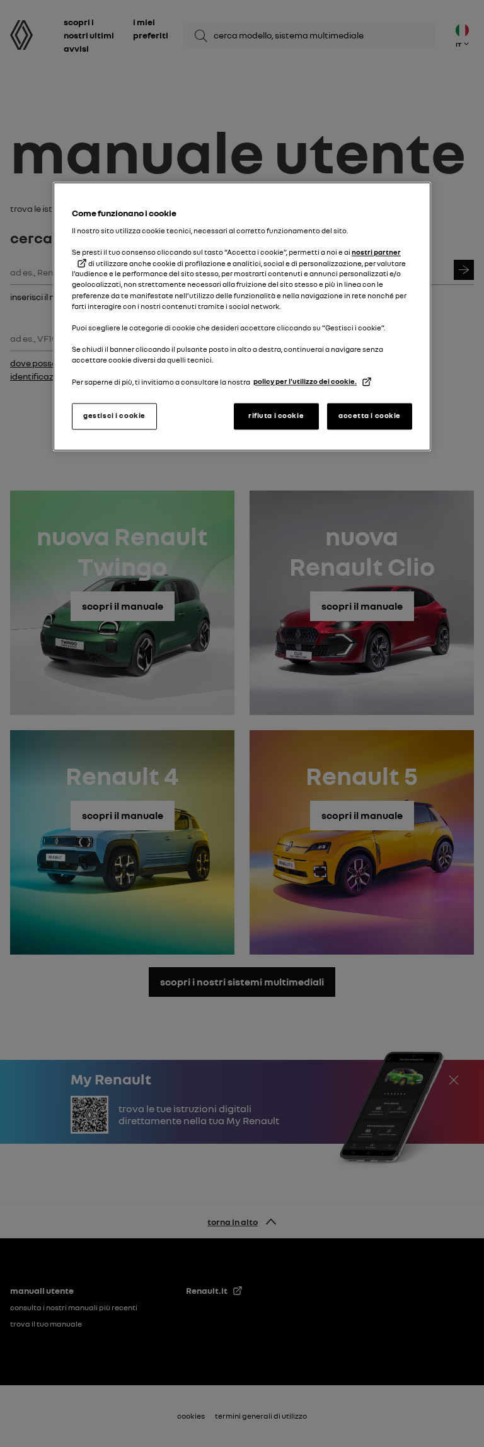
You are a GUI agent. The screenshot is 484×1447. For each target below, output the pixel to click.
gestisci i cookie (114, 416)
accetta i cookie (369, 416)
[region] (242, 316)
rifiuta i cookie (276, 416)
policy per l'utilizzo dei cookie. (305, 382)
